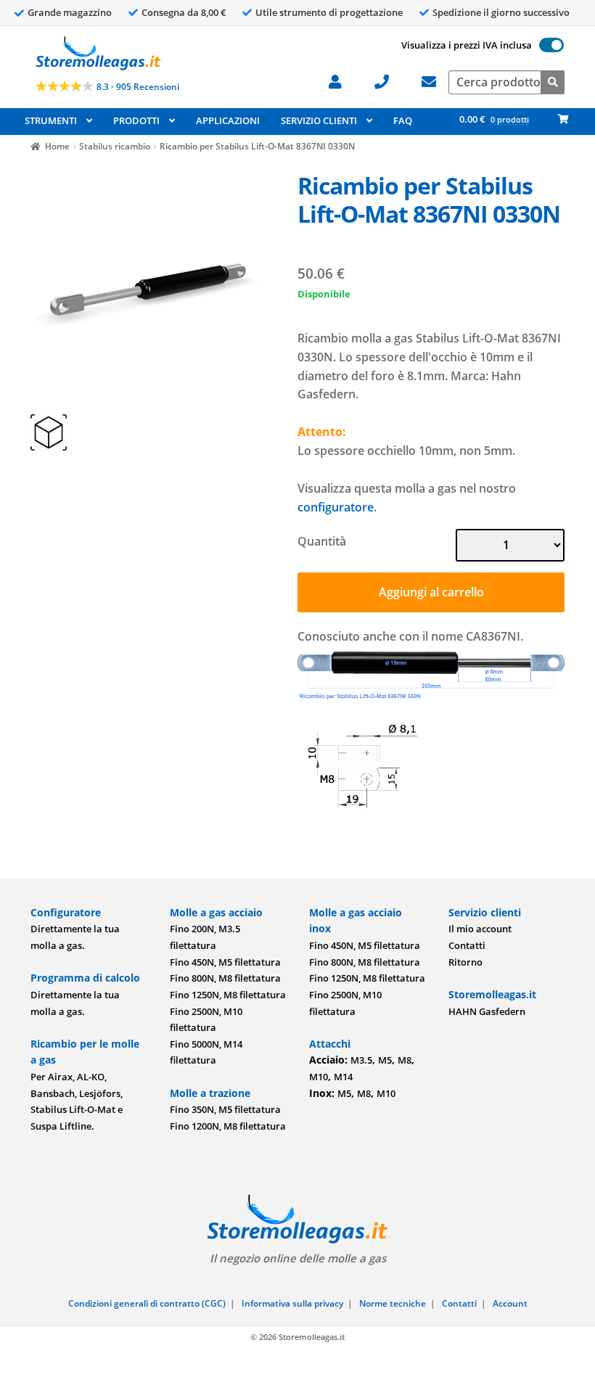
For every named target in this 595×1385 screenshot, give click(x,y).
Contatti (466, 945)
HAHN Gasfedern (486, 1011)
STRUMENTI (51, 120)
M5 (385, 1060)
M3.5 (361, 1060)
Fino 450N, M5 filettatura (225, 962)
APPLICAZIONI (228, 120)
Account (510, 1303)
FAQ (402, 120)
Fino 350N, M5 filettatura (225, 1109)
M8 (404, 1060)
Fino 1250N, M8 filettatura (228, 994)
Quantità (322, 541)
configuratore (336, 507)
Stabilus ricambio (114, 146)
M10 (318, 1076)
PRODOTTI (136, 120)
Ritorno (465, 962)
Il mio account (480, 928)
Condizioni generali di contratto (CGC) (147, 1303)
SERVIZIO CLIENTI (319, 120)
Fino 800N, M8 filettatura (225, 978)
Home (57, 146)
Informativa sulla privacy (292, 1303)
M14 (343, 1076)
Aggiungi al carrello (431, 592)
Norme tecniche (392, 1303)
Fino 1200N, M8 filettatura (228, 1126)
